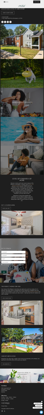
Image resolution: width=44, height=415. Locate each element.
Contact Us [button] (22, 378)
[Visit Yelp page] (5, 22)
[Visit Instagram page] (10, 22)
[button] (36, 2)
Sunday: (3, 400)
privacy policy (21, 264)
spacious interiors (34, 291)
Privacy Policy (4, 406)
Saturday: (3, 398)
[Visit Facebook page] (2, 22)
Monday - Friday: (4, 397)
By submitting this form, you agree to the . (13, 264)
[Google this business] (8, 22)
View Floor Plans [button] (8, 12)
